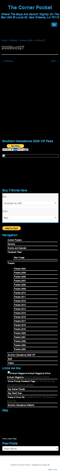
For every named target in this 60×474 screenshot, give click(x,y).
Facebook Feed (15, 251)
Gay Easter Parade (16, 388)
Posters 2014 (20, 308)
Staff (10, 358)
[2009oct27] (30, 99)
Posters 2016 (20, 316)
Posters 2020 (20, 332)
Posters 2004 (20, 268)
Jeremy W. (46, 464)
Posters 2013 (20, 304)
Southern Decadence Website (21, 404)
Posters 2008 (20, 284)
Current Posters (15, 239)
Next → (54, 60)
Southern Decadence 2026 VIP (21, 354)
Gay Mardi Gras (15, 392)
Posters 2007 (20, 280)
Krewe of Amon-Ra (16, 396)
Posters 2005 (20, 272)
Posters (13, 40)
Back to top (52, 469)
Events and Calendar (17, 247)
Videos (11, 362)
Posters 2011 (20, 296)
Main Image (19, 257)
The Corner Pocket (30, 7)
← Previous (7, 60)
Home (4, 40)
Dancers (11, 243)
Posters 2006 (20, 276)
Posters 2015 (20, 312)
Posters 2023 (20, 344)
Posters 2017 (20, 320)
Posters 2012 (20, 300)
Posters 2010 (20, 292)
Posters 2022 (20, 340)
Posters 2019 (20, 328)
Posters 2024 (20, 348)
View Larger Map (9, 438)
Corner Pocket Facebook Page (21, 381)
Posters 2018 (20, 324)
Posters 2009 (26, 40)
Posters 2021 (20, 336)
